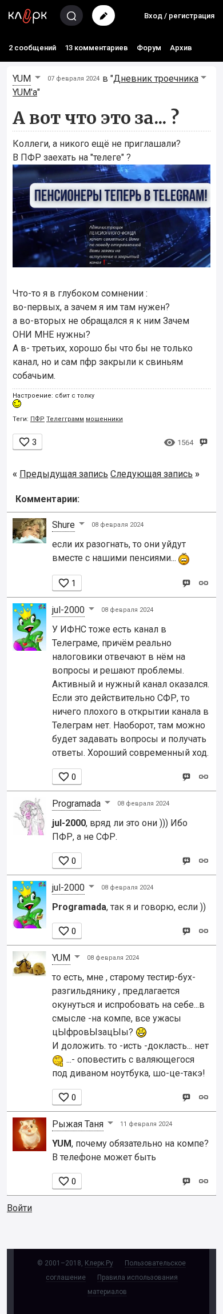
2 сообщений (32, 47)
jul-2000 (68, 609)
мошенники (104, 419)
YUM (22, 78)
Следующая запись (151, 473)
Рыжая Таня (77, 1124)
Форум (149, 47)
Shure (63, 524)
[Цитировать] (186, 582)
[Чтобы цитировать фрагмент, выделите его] (203, 441)
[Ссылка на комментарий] (203, 582)
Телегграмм (65, 419)
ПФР (37, 419)
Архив (181, 47)
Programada (76, 803)
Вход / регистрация (179, 15)
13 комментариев (96, 47)
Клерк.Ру (99, 1263)
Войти (19, 1208)
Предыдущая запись (63, 473)
